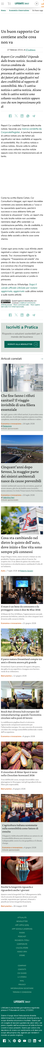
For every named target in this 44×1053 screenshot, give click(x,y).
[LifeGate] (22, 3)
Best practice (6, 676)
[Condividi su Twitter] (16, 115)
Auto (3, 571)
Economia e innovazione (11, 423)
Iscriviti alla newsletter (20, 344)
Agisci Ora (22, 952)
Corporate (22, 944)
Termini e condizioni (22, 992)
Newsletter (22, 921)
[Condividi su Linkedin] (22, 115)
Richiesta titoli (22, 940)
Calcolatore (22, 948)
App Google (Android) (22, 929)
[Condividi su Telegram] (33, 115)
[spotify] (19, 1040)
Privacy (22, 984)
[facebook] (4, 1040)
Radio (22, 933)
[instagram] (29, 1040)
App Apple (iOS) (22, 925)
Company (22, 965)
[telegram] (39, 1040)
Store (12, 3)
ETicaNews (30, 50)
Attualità (22, 917)
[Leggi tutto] (41, 358)
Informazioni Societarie (22, 988)
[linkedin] (34, 1040)
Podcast (22, 936)
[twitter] (9, 1040)
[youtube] (24, 1040)
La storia (22, 977)
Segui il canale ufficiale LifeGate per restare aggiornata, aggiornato (19, 288)
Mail (22, 981)
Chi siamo (22, 973)
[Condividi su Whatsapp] (27, 115)
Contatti (22, 969)
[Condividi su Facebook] (10, 115)
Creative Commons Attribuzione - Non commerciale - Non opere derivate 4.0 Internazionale (20, 304)
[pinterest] (14, 1040)
